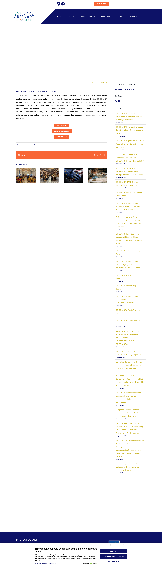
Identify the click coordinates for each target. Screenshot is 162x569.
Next (103, 83)
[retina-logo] (24, 12)
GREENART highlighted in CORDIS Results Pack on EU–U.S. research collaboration (130, 144)
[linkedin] (63, 4)
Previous (95, 83)
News (36, 144)
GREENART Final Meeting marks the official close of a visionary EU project (129, 130)
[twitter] (58, 4)
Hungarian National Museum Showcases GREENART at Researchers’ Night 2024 (127, 413)
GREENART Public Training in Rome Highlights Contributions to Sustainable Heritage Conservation (130, 206)
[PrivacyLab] (94, 564)
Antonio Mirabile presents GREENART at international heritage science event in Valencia (129, 171)
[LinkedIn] (119, 101)
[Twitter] (116, 101)
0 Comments (42, 144)
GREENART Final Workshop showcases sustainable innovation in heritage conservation (130, 116)
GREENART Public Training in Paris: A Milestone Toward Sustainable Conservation (128, 299)
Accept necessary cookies (114, 556)
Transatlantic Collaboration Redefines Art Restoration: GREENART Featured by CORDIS (130, 157)
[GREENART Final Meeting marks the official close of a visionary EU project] (49, 175)
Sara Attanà (21, 144)
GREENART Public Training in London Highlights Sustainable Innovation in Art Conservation (128, 264)
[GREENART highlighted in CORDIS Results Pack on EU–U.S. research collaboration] (73, 175)
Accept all (113, 551)
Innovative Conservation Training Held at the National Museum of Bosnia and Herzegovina (129, 365)
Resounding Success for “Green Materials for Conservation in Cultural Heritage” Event (129, 467)
